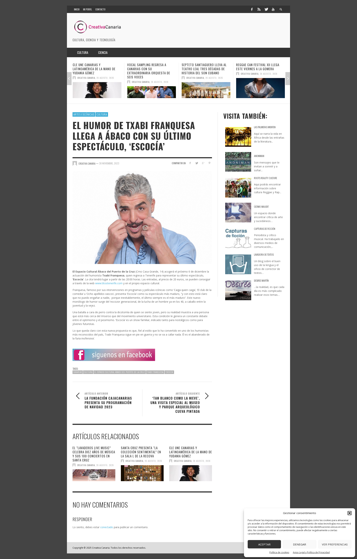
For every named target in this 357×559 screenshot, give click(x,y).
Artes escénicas (83, 114)
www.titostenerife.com (109, 283)
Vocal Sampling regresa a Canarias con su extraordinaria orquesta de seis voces (94, 70)
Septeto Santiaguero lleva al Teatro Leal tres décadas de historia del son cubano (149, 68)
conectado (106, 527)
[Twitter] (266, 9)
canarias (77, 372)
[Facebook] (251, 9)
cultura (88, 372)
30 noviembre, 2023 (109, 163)
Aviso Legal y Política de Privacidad (311, 552)
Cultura (102, 114)
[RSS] (259, 9)
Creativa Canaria (86, 81)
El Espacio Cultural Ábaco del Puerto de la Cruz (119, 372)
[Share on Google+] (202, 163)
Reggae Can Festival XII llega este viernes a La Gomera (203, 66)
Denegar (299, 544)
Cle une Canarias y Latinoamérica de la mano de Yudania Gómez (190, 451)
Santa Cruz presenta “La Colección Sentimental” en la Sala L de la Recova (141, 451)
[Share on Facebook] (190, 163)
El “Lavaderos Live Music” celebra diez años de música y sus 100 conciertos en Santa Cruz (94, 453)
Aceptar (264, 544)
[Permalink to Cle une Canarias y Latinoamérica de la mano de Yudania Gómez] (190, 473)
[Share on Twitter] (196, 163)
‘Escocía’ (169, 372)
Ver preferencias (335, 544)
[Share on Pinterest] (209, 163)
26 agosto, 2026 (105, 81)
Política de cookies (279, 552)
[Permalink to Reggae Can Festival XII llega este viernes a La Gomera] (206, 88)
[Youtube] (273, 9)
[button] (349, 513)
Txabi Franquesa (155, 372)
